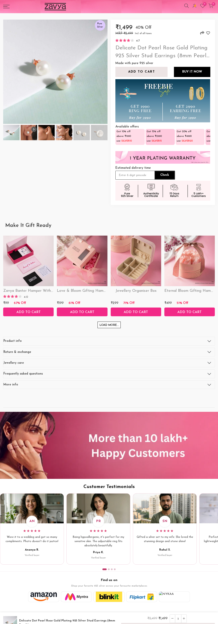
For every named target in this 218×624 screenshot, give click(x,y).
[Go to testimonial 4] (115, 569)
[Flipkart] (141, 596)
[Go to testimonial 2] (109, 569)
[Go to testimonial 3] (112, 569)
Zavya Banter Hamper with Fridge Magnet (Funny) (48, 291)
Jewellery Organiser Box (135, 291)
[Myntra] (76, 596)
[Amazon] (43, 596)
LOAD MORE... (109, 325)
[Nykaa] (174, 596)
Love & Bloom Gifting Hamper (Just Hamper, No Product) (107, 291)
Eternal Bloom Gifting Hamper (190, 291)
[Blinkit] (109, 596)
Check (164, 175)
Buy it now (192, 71)
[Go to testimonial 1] (104, 569)
